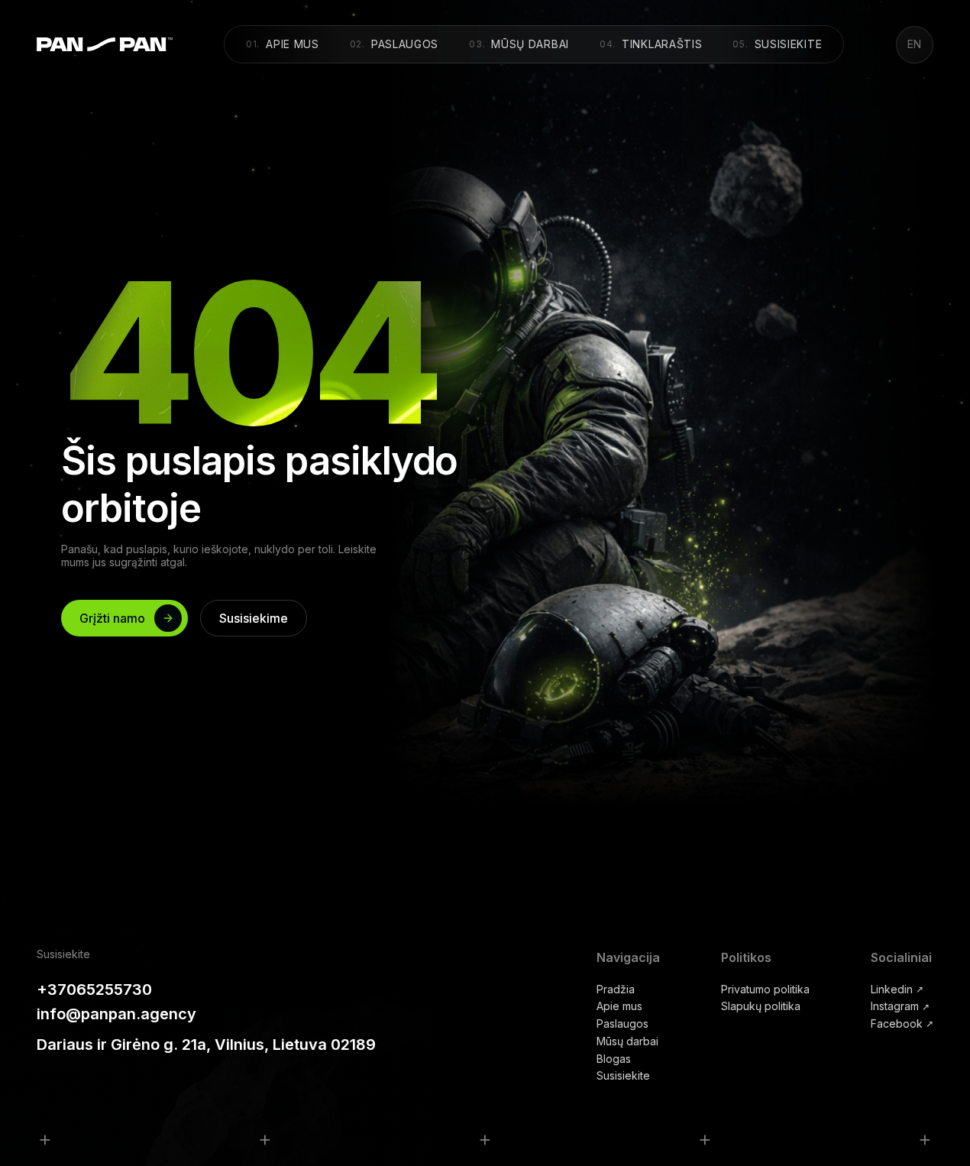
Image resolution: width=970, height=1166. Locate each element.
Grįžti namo (112, 618)
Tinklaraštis (651, 43)
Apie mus (282, 43)
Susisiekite (778, 43)
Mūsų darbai (520, 43)
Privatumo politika (765, 989)
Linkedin (897, 989)
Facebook (902, 1024)
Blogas (614, 1059)
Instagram (900, 1006)
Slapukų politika (760, 1006)
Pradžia (616, 989)
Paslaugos (394, 43)
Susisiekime (253, 618)
